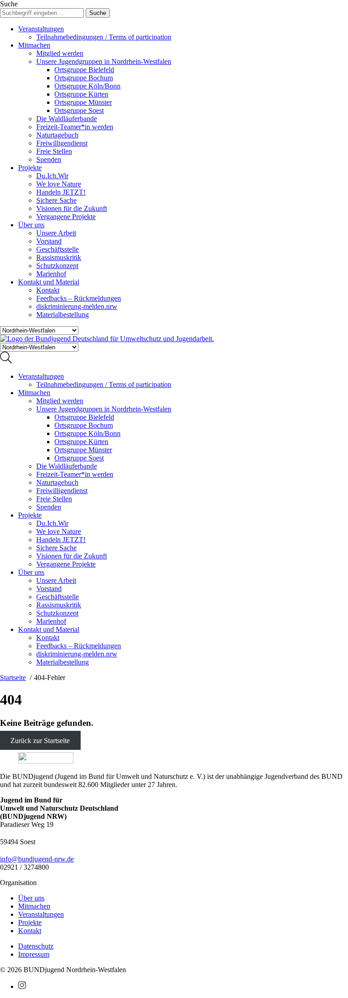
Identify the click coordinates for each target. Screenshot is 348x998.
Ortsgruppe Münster (83, 102)
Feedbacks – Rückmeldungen (78, 298)
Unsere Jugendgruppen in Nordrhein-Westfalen (103, 61)
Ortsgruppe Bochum (83, 78)
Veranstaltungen (41, 29)
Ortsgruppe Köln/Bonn (87, 86)
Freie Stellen (54, 151)
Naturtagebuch (57, 135)
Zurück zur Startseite (40, 740)
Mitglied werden (59, 53)
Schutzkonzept (57, 265)
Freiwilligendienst (61, 143)
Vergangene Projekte (66, 216)
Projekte (30, 167)
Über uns (31, 225)
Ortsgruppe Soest (79, 110)
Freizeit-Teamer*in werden (74, 127)
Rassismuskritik (58, 257)
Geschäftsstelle (57, 249)
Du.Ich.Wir (52, 176)
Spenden (48, 159)
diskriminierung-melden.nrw (76, 306)
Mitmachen (34, 45)
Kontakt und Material (48, 282)
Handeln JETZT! (61, 192)
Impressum (33, 954)
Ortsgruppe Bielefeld (84, 69)
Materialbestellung (62, 314)
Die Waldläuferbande (66, 118)
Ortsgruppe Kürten (81, 94)
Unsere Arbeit (56, 233)
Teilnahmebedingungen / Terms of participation (103, 37)
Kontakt (47, 290)
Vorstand (49, 241)
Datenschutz (35, 946)
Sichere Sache (56, 200)
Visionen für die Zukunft (71, 208)
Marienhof (51, 274)
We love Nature (58, 184)
